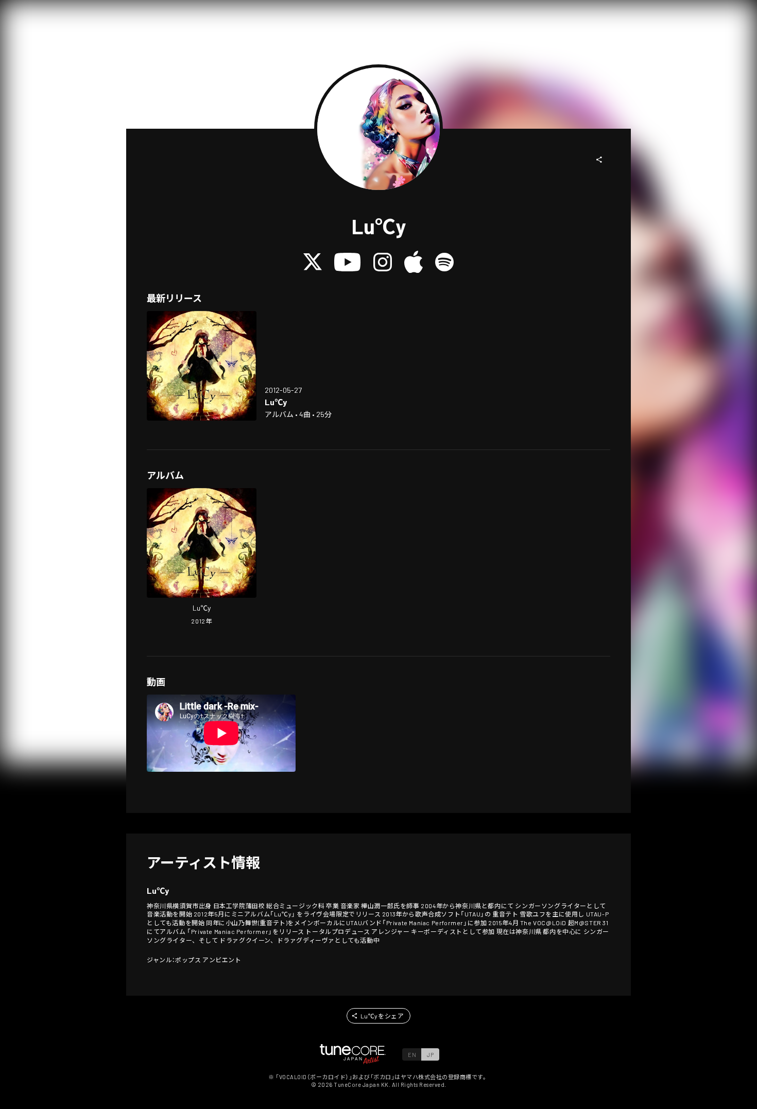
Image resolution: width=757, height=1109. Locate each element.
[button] (599, 159)
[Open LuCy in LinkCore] (201, 366)
